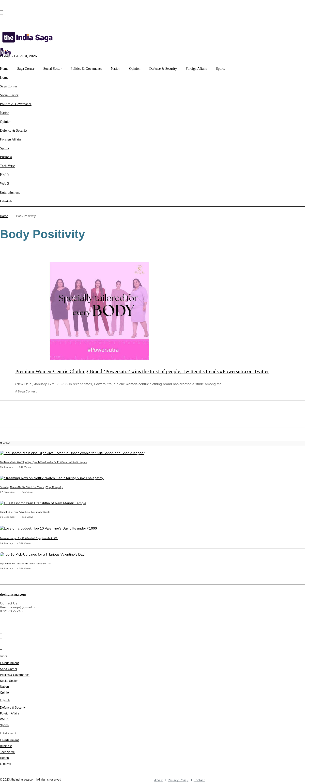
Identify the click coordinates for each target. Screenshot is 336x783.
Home (4, 68)
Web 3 (4, 183)
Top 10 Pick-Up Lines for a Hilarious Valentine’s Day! (25, 563)
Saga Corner (25, 68)
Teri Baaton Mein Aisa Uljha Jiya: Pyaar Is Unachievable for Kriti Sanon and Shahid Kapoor (43, 462)
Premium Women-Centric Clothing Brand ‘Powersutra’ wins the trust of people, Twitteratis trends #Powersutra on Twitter (142, 371)
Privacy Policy (178, 780)
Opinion (134, 68)
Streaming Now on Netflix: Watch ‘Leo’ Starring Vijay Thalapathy (31, 487)
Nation (115, 68)
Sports (220, 68)
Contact (199, 780)
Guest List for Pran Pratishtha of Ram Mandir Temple (25, 512)
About (158, 780)
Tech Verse (7, 166)
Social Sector (52, 68)
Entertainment (10, 192)
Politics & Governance (86, 68)
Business (6, 157)
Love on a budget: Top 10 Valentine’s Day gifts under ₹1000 (29, 538)
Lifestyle (6, 201)
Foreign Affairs (196, 68)
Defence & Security (163, 68)
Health (4, 175)
